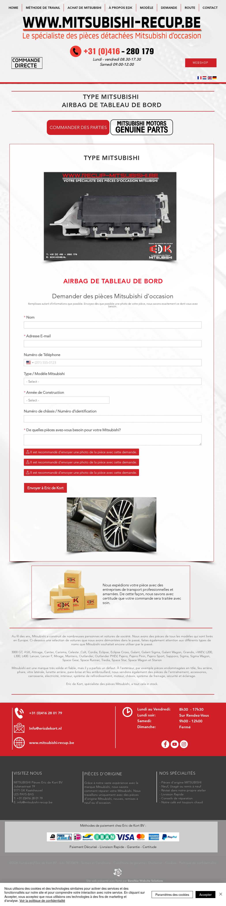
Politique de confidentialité (198, 863)
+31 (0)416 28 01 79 (45, 713)
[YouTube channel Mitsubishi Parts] (175, 744)
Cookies (170, 863)
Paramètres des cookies (172, 894)
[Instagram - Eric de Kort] (184, 744)
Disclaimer (155, 863)
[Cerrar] (220, 894)
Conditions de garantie (129, 863)
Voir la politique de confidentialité (42, 900)
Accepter (205, 894)
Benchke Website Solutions (145, 880)
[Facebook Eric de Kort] (165, 744)
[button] (146, 7)
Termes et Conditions (96, 863)
